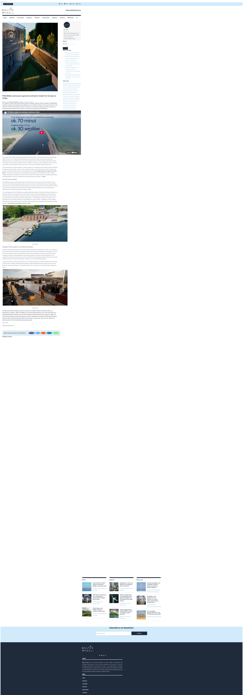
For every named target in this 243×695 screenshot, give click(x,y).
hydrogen (76, 90)
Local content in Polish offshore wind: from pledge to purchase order (99, 584)
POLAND (25, 101)
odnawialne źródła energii (74, 98)
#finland (69, 83)
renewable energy (72, 103)
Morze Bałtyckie (70, 96)
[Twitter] (99, 655)
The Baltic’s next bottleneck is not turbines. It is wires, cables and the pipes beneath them (152, 599)
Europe (68, 90)
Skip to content (4, 1)
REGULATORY (96, 603)
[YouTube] (101, 655)
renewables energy (72, 105)
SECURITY (156, 591)
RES (72, 107)
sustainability (66, 109)
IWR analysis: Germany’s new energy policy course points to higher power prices (99, 597)
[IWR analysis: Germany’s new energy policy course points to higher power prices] (86, 598)
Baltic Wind (6, 101)
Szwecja (74, 109)
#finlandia (74, 83)
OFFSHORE (20, 101)
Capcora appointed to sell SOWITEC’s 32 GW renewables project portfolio (126, 612)
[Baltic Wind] (67, 27)
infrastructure (74, 92)
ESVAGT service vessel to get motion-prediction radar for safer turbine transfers (72, 63)
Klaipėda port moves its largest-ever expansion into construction (126, 584)
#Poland (70, 85)
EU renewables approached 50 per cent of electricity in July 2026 (154, 612)
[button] (76, 17)
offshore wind (66, 99)
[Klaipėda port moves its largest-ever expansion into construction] (114, 586)
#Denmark (65, 83)
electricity (65, 87)
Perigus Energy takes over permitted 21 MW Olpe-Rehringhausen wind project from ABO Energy (126, 597)
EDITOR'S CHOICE (97, 588)
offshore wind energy (73, 101)
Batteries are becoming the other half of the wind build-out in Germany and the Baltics (72, 58)
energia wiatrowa (76, 87)
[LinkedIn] (103, 655)
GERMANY (95, 601)
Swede (70, 109)
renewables (65, 105)
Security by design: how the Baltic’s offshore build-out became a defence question (153, 585)
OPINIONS (103, 588)
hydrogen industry (67, 92)
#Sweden (74, 85)
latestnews (65, 94)
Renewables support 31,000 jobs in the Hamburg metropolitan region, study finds (73, 76)
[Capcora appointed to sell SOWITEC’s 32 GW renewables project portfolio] (114, 613)
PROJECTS (29, 101)
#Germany (78, 83)
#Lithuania (65, 85)
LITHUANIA (122, 588)
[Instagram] (105, 655)
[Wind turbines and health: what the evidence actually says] (86, 611)
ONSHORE (127, 603)
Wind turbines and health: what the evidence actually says (99, 609)
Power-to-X (65, 103)
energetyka (69, 87)
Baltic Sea (78, 85)
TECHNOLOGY (157, 606)
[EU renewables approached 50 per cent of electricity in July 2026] (141, 614)
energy (72, 88)
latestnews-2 (71, 94)
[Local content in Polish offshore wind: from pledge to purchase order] (86, 586)
